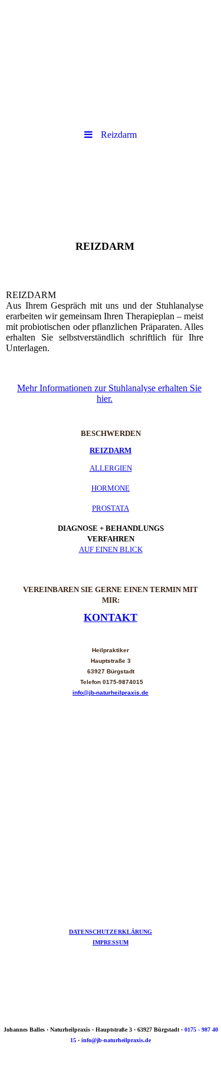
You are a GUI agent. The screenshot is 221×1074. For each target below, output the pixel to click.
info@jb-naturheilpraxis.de (110, 692)
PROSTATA (110, 508)
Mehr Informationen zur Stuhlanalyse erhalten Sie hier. (109, 393)
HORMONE (110, 488)
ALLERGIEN (111, 468)
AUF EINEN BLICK (111, 549)
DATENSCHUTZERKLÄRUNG (110, 931)
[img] (110, 32)
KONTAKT (110, 617)
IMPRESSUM (110, 942)
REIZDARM (110, 450)
